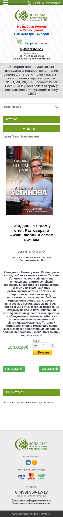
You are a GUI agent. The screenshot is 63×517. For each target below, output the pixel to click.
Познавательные (30, 136)
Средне (37, 251)
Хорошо (40, 251)
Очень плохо (30, 251)
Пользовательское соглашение (31, 503)
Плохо (34, 251)
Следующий (50, 368)
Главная (7, 136)
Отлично (44, 251)
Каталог (31, 129)
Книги (16, 136)
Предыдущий (14, 368)
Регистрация (53, 2)
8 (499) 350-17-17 (31, 49)
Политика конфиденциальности (31, 500)
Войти (36, 2)
